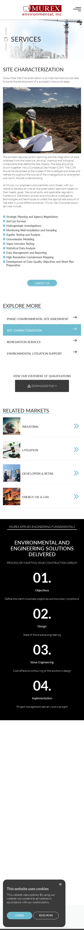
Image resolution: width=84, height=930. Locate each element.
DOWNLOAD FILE (43, 385)
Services (26, 39)
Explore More (22, 306)
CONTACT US (42, 283)
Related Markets (26, 410)
